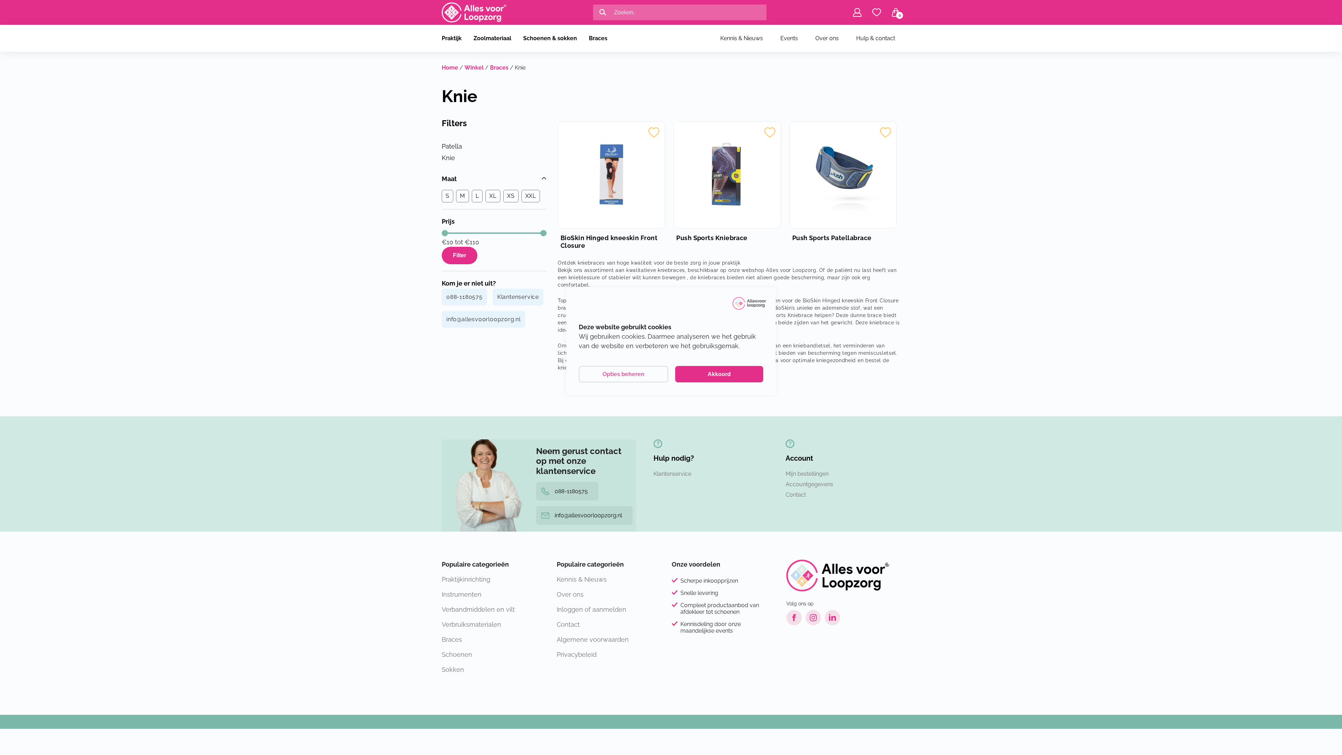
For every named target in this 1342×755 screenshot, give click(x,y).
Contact (796, 494)
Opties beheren (623, 374)
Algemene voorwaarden (593, 639)
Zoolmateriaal (492, 38)
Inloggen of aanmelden (591, 609)
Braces (598, 38)
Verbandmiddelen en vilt (478, 609)
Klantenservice (518, 297)
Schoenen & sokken (550, 38)
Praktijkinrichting (466, 579)
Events (789, 38)
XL (493, 196)
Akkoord (719, 374)
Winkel (474, 67)
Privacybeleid (577, 654)
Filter (459, 255)
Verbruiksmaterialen (471, 624)
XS (511, 196)
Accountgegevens (809, 484)
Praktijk (452, 38)
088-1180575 (464, 297)
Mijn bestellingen (807, 473)
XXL (530, 196)
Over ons (827, 38)
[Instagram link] (813, 617)
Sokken (453, 669)
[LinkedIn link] (832, 617)
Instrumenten (462, 594)
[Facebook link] (794, 617)
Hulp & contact (875, 38)
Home (450, 67)
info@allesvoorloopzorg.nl (483, 319)
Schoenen (457, 654)
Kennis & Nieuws (741, 38)
